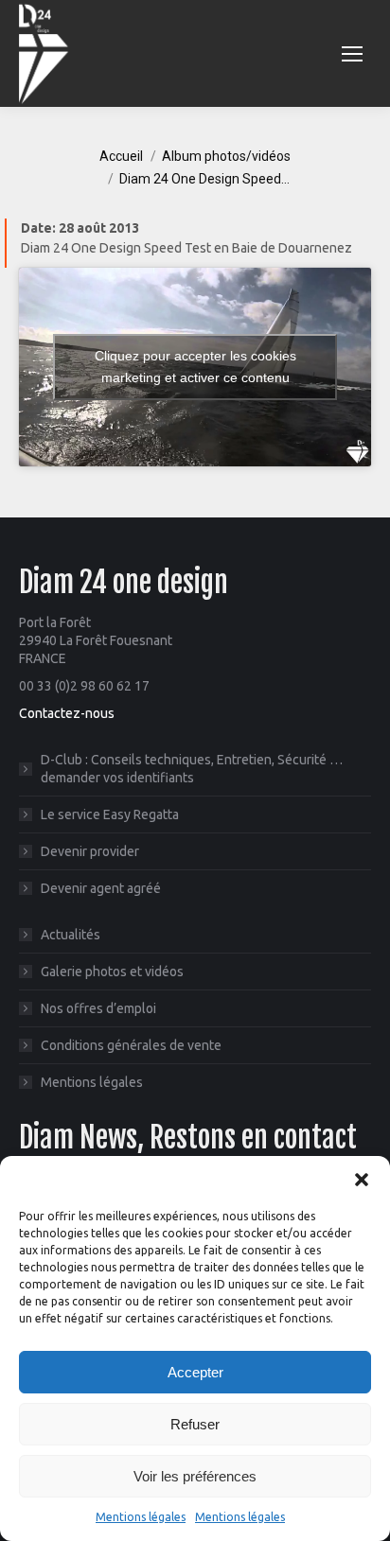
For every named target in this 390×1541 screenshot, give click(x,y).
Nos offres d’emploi (98, 1008)
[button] (361, 1179)
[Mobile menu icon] (352, 54)
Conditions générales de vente (131, 1045)
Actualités (70, 934)
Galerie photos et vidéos (112, 971)
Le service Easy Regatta (110, 814)
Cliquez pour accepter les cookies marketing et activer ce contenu (195, 366)
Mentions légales (141, 1517)
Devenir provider (90, 851)
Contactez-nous (67, 713)
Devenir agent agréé (101, 888)
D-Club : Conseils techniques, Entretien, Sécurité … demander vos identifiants (192, 768)
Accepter (195, 1372)
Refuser (195, 1424)
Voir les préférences (195, 1476)
